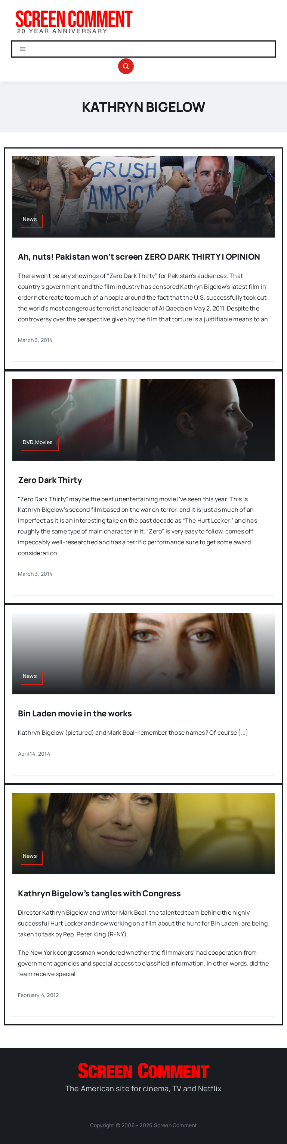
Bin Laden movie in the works (75, 713)
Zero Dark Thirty (50, 480)
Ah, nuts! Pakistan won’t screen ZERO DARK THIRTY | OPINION (139, 256)
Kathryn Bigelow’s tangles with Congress (99, 893)
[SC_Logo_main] (143, 1066)
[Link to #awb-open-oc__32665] (126, 66)
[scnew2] (74, 10)
